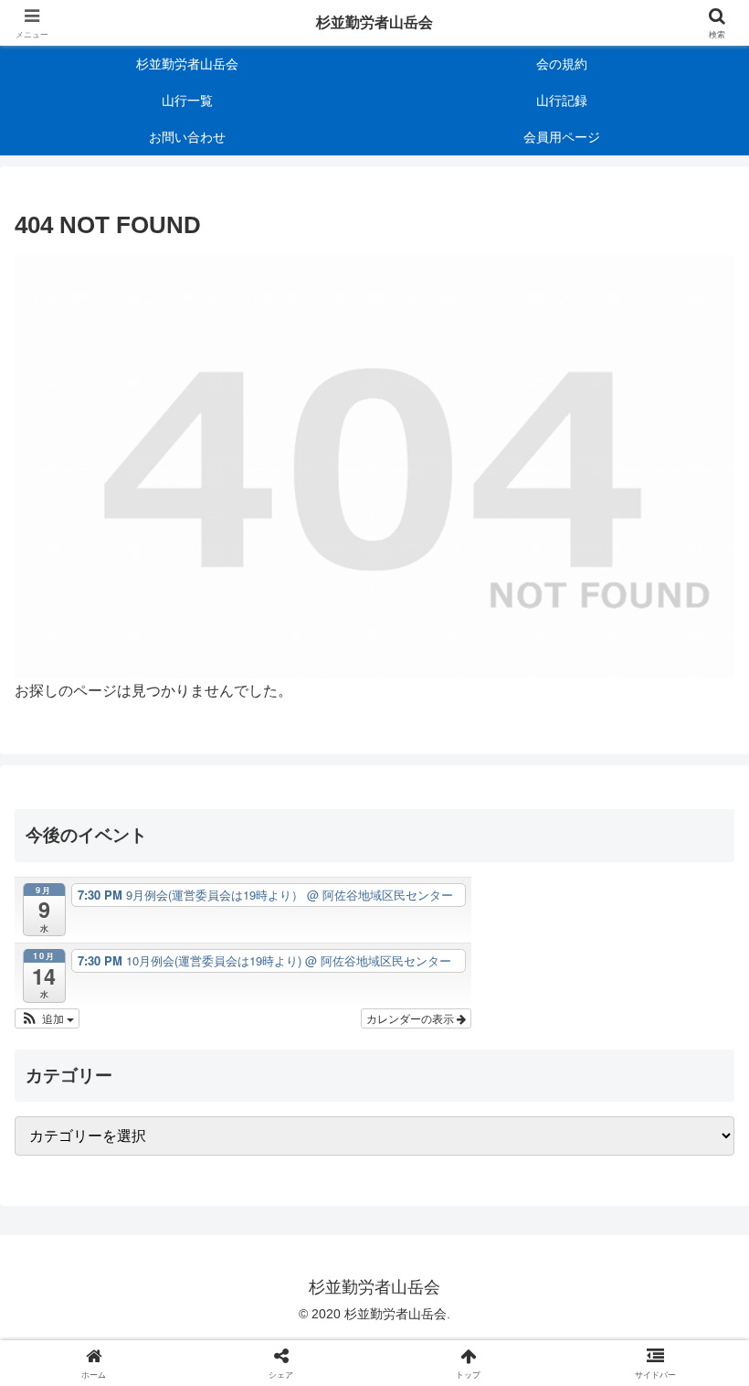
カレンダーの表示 (411, 1018)
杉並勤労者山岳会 (374, 22)
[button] (47, 1018)
